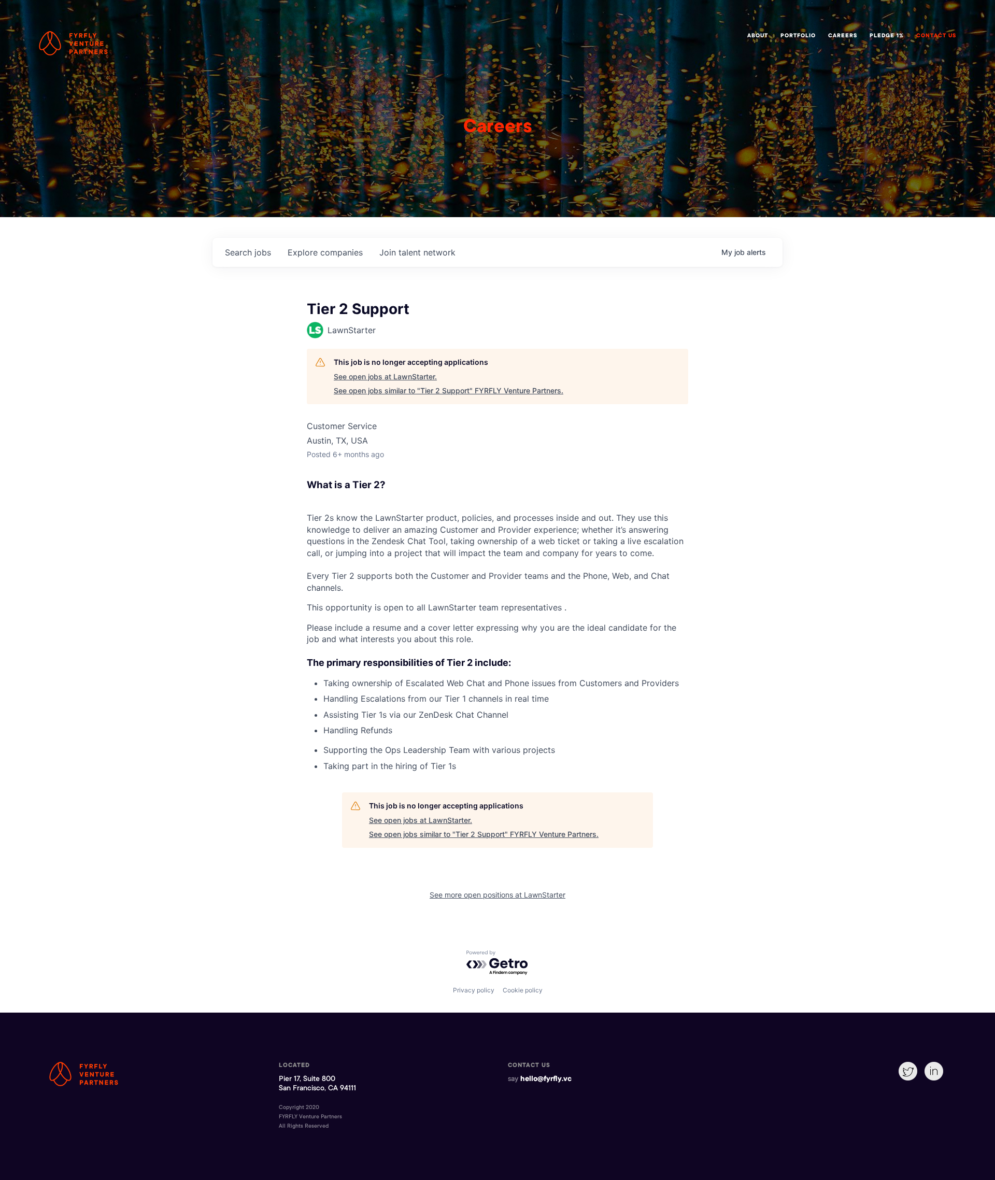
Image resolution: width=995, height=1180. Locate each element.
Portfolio (798, 36)
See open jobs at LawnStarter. (385, 376)
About (757, 36)
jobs (248, 252)
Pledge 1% (887, 36)
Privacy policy (473, 990)
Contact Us (936, 36)
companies (325, 252)
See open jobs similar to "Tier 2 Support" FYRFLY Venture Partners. (448, 390)
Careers (842, 36)
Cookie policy (523, 990)
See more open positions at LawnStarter (497, 894)
